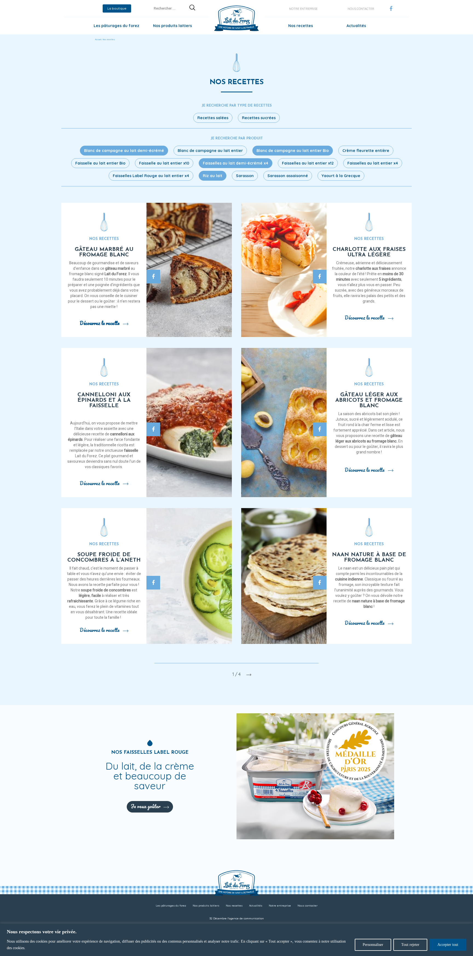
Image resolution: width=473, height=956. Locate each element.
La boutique (116, 8)
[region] (236, 939)
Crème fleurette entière (365, 150)
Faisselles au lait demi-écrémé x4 (235, 163)
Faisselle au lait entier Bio (100, 163)
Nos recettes (300, 25)
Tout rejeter (410, 945)
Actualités (356, 25)
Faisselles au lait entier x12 (308, 163)
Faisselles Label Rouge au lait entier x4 (151, 175)
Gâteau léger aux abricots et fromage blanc (369, 400)
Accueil (98, 39)
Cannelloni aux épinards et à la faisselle (104, 400)
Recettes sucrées (259, 117)
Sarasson (245, 175)
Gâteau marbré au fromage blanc (104, 252)
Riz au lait (212, 175)
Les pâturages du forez (116, 25)
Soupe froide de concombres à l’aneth (104, 557)
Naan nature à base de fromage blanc (369, 557)
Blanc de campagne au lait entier (210, 150)
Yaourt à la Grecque (341, 175)
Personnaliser (373, 945)
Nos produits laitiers (172, 25)
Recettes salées (212, 117)
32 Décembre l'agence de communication (236, 918)
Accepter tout (447, 945)
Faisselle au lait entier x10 (164, 163)
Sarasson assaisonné (287, 175)
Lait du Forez (116, 274)
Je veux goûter (145, 806)
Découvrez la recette (100, 323)
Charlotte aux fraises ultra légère (369, 252)
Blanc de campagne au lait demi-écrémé (124, 150)
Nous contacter (361, 9)
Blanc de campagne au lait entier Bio (292, 150)
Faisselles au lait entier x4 (372, 163)
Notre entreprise (303, 9)
